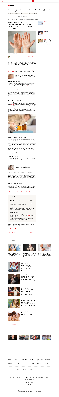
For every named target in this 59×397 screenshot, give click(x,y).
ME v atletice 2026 (24, 360)
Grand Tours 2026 (17, 363)
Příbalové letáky (30, 11)
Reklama (37, 377)
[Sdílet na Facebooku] (34, 232)
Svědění (31, 235)
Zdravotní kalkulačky (33, 13)
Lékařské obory (10, 13)
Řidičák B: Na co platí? (47, 360)
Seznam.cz (56, 1)
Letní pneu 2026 (47, 356)
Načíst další (14, 324)
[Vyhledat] (33, 1)
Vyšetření (16, 11)
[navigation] (1, 1)
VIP (44, 21)
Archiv (33, 377)
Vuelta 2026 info (17, 356)
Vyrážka (19, 235)
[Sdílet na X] (35, 232)
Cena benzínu (33, 369)
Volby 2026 (9, 356)
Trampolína (25, 370)
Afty (25, 235)
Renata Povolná (13, 56)
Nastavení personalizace (29, 379)
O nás (10, 377)
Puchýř (28, 235)
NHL (23, 363)
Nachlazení (23, 235)
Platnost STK (46, 363)
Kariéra (13, 377)
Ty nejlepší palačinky (32, 356)
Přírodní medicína (44, 11)
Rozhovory (46, 39)
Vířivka (44, 370)
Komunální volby (10, 363)
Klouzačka (31, 370)
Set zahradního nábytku (36, 370)
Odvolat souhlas (47, 377)
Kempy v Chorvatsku (39, 356)
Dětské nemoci (17, 13)
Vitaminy (39, 11)
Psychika (20, 11)
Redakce (16, 377)
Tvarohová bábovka (32, 360)
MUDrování (49, 11)
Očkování (35, 11)
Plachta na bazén (22, 370)
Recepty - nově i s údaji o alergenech (26, 4)
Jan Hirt (16, 359)
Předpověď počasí (25, 369)
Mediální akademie (28, 377)
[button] (22, 42)
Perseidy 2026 (30, 369)
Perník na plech (32, 363)
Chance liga (23, 356)
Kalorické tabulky (24, 13)
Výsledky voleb (9, 359)
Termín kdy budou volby (10, 360)
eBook (30, 56)
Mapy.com (21, 369)
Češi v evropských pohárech (39, 369)
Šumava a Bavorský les (40, 359)
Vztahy (22, 311)
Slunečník (28, 370)
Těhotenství (24, 11)
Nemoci (9, 11)
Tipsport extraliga (24, 359)
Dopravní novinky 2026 (47, 359)
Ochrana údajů (21, 377)
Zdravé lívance (31, 359)
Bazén (18, 370)
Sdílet (33, 56)
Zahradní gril (41, 370)
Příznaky (12, 11)
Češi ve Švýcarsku (39, 360)
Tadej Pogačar (16, 360)
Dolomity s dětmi (39, 363)
